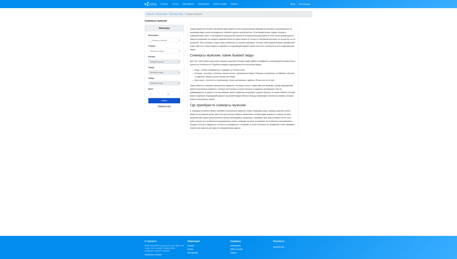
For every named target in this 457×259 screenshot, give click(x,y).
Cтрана (151, 46)
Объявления (203, 4)
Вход (292, 4)
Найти (164, 100)
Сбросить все (164, 106)
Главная (164, 4)
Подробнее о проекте (153, 254)
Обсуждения (188, 4)
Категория (153, 35)
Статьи (175, 4)
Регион (151, 57)
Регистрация (304, 4)
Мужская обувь (176, 14)
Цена (150, 89)
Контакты (278, 241)
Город (151, 67)
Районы (234, 4)
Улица (151, 78)
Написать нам (278, 247)
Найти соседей (220, 4)
